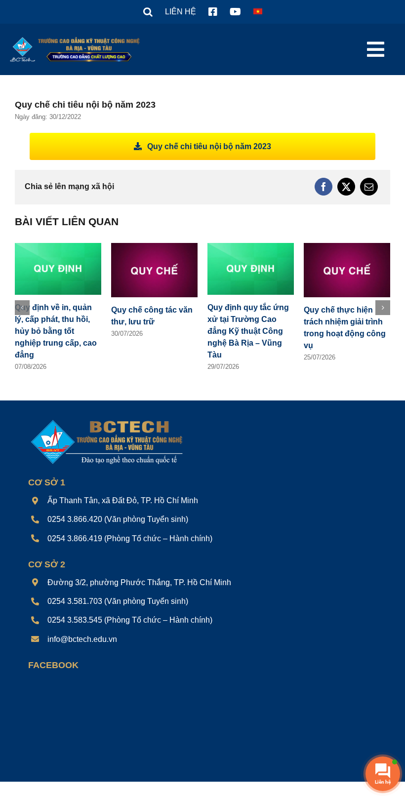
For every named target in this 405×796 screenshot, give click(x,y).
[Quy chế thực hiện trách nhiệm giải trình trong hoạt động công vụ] (347, 247)
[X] (346, 186)
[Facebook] (323, 186)
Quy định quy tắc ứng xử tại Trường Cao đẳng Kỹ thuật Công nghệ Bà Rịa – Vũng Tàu (248, 331)
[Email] (369, 186)
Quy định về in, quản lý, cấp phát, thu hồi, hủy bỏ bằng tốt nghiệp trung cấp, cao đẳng (56, 331)
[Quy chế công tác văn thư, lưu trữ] (154, 247)
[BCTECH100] (107, 420)
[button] (148, 12)
